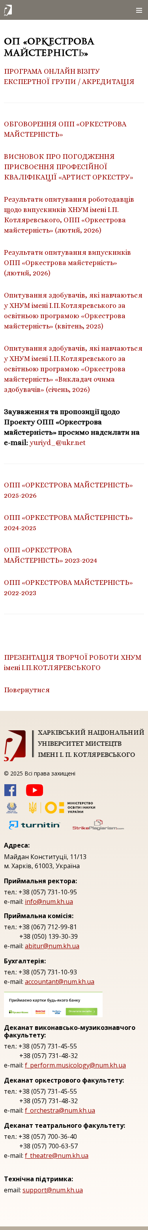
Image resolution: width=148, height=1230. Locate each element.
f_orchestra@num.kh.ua (60, 1110)
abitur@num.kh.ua (52, 946)
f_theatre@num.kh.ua (56, 1155)
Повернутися (27, 690)
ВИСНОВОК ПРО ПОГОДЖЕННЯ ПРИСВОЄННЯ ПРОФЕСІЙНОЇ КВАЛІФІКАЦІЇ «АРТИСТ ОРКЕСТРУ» (68, 167)
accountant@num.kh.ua (59, 981)
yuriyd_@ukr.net (58, 443)
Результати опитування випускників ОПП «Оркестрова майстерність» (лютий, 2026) (67, 262)
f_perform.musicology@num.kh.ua (75, 1065)
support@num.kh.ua (52, 1190)
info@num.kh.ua (49, 901)
